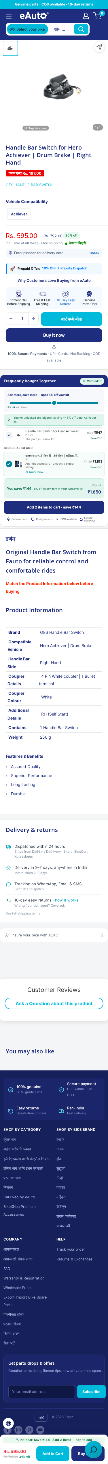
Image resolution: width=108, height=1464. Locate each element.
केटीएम (61, 1206)
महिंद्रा (61, 1197)
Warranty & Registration (23, 1278)
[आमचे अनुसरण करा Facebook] (7, 1430)
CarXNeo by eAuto (19, 1197)
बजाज (60, 1139)
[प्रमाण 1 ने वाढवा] (33, 318)
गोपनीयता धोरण (13, 1314)
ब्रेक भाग (9, 1139)
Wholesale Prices (18, 1288)
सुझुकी (60, 1168)
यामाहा (60, 1187)
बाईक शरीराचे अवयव (17, 1149)
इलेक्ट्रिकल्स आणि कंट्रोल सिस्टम (26, 1159)
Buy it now (54, 335)
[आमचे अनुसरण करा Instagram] (18, 1430)
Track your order (70, 1249)
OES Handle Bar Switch (30, 184)
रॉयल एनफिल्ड (66, 1216)
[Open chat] (93, 1449)
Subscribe (91, 1391)
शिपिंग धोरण (11, 1333)
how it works (66, 900)
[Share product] (99, 47)
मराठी (41, 1417)
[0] (97, 15)
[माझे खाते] (86, 16)
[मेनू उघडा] (9, 16)
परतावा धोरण (12, 1324)
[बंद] (96, 29)
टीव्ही (59, 1178)
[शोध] (81, 29)
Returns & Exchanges (74, 1259)
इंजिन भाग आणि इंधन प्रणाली (23, 1168)
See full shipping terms (23, 913)
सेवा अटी (9, 1343)
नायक (60, 1149)
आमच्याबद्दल (11, 1249)
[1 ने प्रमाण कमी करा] (11, 318)
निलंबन (8, 1187)
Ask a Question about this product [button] (54, 1003)
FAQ (6, 1268)
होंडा (59, 1159)
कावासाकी (63, 1226)
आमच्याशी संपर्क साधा (18, 1259)
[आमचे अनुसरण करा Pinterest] (29, 1430)
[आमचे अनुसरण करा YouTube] (40, 1430)
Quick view (36, 472)
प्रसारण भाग (12, 1178)
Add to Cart (52, 1453)
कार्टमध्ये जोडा (71, 319)
